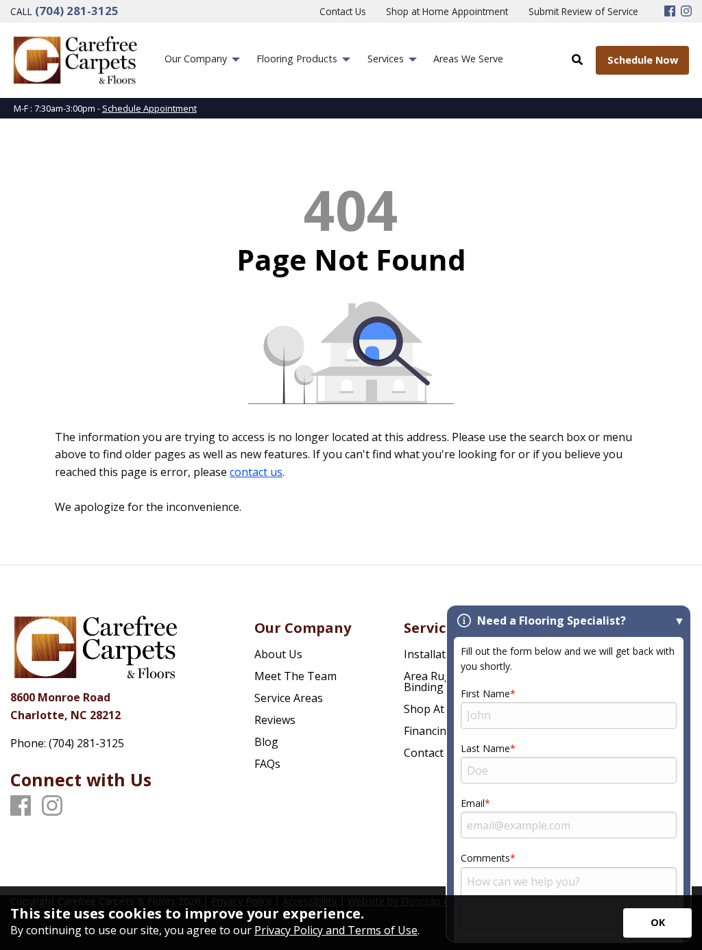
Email (473, 803)
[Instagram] (686, 11)
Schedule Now (642, 59)
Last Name (485, 748)
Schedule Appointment (149, 108)
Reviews (274, 719)
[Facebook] (669, 11)
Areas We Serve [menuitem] (468, 58)
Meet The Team (295, 676)
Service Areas (288, 697)
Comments (485, 857)
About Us (278, 654)
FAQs (267, 763)
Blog (266, 741)
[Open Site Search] (577, 59)
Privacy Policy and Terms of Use (335, 930)
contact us (256, 471)
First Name (485, 693)
